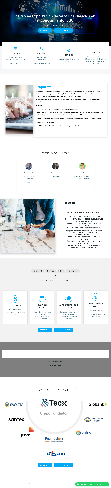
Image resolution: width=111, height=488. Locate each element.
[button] (92, 484)
